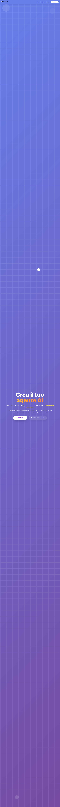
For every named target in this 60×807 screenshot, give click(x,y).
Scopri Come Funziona (38, 417)
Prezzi (47, 2)
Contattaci (54, 2)
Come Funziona (40, 2)
